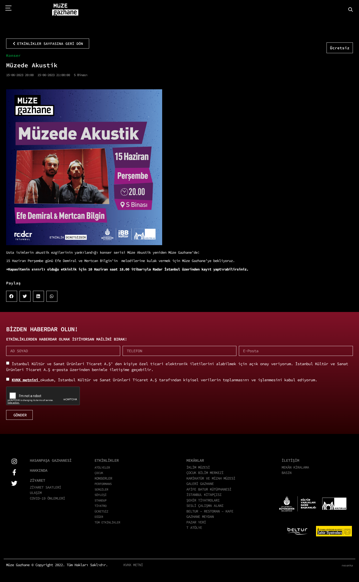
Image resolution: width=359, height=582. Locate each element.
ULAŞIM (36, 492)
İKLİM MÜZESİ (198, 467)
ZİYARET (37, 480)
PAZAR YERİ (196, 522)
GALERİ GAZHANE (200, 483)
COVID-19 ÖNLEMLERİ (47, 498)
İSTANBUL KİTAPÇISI (204, 494)
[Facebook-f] (14, 472)
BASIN (286, 472)
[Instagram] (14, 461)
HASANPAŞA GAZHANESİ (51, 460)
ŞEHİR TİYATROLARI (203, 500)
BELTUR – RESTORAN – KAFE (209, 511)
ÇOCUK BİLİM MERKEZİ (204, 472)
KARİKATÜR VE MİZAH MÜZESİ (210, 478)
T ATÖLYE (194, 527)
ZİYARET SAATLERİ (45, 487)
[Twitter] (14, 483)
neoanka (347, 565)
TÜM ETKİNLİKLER (107, 522)
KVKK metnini (26, 379)
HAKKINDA (38, 470)
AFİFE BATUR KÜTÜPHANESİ (208, 489)
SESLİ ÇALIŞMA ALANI (204, 505)
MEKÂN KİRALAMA (295, 467)
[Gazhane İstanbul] (65, 10)
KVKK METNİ (133, 564)
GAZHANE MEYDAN (200, 516)
